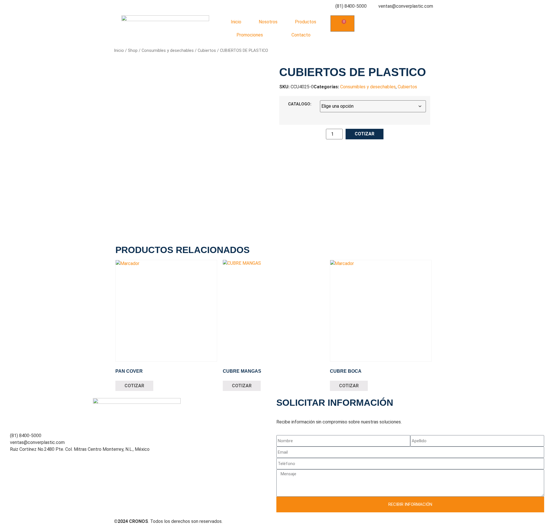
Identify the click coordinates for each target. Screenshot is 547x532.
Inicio (236, 22)
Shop (133, 50)
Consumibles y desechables (168, 50)
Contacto (301, 35)
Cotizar (364, 133)
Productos (305, 22)
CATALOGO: (299, 104)
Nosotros (268, 22)
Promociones (249, 35)
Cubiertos (207, 50)
